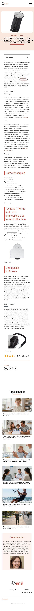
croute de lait (23, 77)
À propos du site (14, 589)
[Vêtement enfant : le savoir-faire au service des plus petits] (17, 405)
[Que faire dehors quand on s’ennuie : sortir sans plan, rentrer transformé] (17, 518)
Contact (27, 589)
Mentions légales (12, 590)
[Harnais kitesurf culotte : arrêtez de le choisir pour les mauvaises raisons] (17, 496)
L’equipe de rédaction (26, 592)
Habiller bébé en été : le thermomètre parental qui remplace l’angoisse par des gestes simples (16, 460)
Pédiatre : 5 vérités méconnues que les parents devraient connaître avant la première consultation (16, 482)
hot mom (26, 117)
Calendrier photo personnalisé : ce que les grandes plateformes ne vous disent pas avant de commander (17, 437)
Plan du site (26, 590)
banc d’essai (24, 79)
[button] (30, 3)
